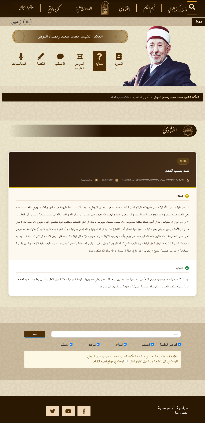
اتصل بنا (182, 412)
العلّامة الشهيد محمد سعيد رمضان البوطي (176, 97)
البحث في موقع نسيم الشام (108, 361)
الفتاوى (99, 64)
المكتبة (41, 64)
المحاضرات (20, 64)
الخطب (60, 64)
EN (27, 22)
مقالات (92, 345)
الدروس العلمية (80, 66)
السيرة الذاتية (119, 66)
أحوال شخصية (141, 97)
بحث (35, 334)
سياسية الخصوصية (173, 408)
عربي (16, 22)
